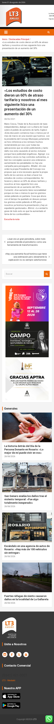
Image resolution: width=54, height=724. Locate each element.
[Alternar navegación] (6, 32)
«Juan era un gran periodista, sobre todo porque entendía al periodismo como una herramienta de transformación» (26, 242)
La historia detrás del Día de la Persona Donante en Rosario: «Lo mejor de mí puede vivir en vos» (23, 449)
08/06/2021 (9, 119)
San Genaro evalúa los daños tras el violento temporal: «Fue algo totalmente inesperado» (25, 499)
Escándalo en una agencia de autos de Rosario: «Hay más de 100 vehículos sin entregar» (27, 549)
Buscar (47, 274)
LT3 (34, 719)
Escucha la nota (11, 219)
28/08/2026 (9, 456)
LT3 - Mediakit (8, 680)
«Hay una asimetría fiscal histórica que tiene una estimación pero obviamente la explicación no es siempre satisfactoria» (26, 257)
